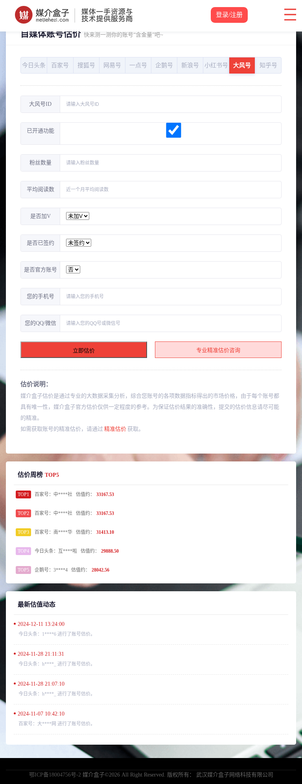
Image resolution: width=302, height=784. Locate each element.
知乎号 (268, 65)
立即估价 (84, 350)
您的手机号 (40, 296)
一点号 (138, 65)
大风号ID (40, 104)
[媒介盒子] (74, 10)
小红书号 (216, 65)
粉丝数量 (40, 163)
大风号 (242, 65)
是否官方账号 (40, 270)
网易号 (112, 65)
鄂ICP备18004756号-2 (55, 775)
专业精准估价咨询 (218, 350)
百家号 (60, 65)
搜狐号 (86, 65)
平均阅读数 (40, 189)
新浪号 (190, 65)
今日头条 (34, 65)
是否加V (40, 216)
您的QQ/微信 (40, 323)
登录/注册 (229, 14)
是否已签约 (40, 243)
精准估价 (115, 429)
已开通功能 (40, 131)
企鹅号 (164, 65)
